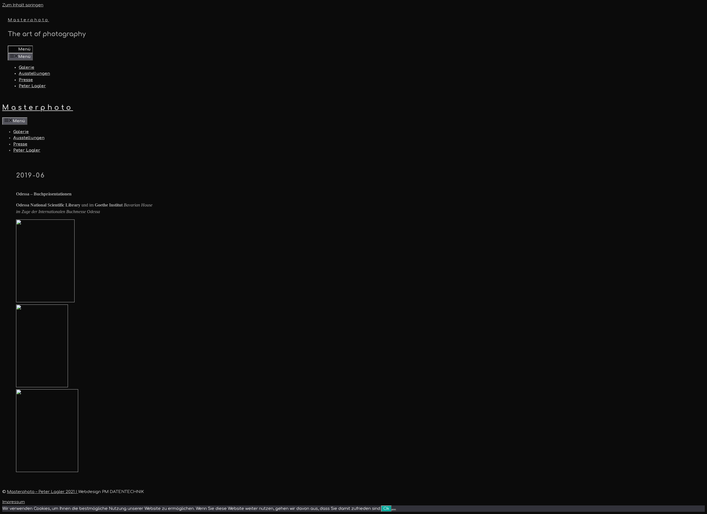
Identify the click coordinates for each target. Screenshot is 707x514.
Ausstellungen (34, 73)
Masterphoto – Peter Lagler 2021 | (42, 491)
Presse (26, 80)
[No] (394, 510)
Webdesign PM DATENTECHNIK (111, 491)
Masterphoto (28, 20)
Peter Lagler (32, 86)
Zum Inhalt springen (22, 5)
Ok (386, 508)
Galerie (26, 67)
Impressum (13, 502)
